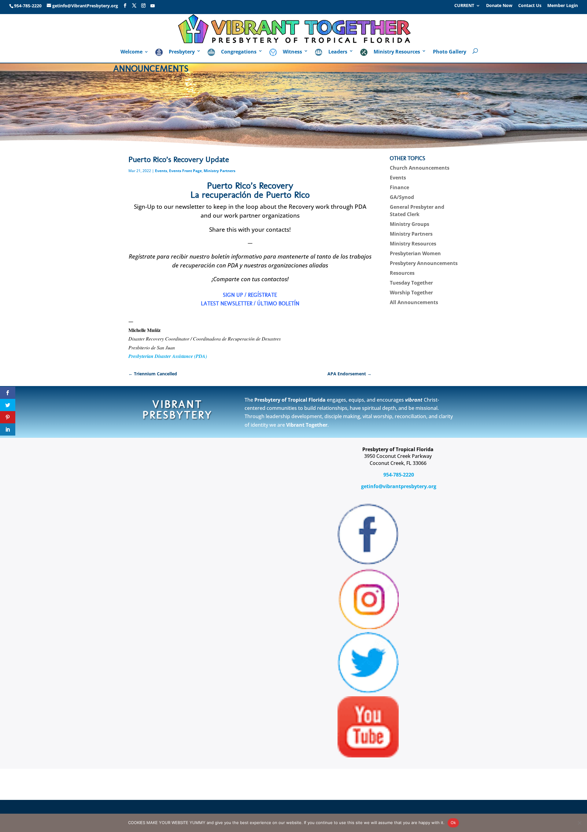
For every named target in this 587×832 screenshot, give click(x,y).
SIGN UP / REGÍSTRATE (250, 295)
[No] (579, 823)
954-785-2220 (398, 474)
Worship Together (411, 292)
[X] (134, 5)
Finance (399, 187)
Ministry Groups (409, 224)
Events (161, 170)
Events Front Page (185, 170)
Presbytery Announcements (424, 263)
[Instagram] (143, 5)
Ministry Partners (219, 170)
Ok (453, 822)
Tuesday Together (411, 282)
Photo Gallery (449, 52)
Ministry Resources (413, 243)
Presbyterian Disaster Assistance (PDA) (167, 356)
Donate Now (499, 5)
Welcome (131, 52)
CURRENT (464, 5)
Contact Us (529, 5)
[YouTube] (152, 6)
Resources (402, 273)
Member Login (562, 5)
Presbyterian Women (415, 253)
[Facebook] (125, 5)
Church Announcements (419, 167)
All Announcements (414, 302)
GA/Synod (402, 197)
